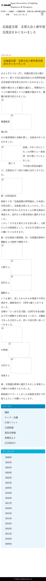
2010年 (8, 539)
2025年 (8, 462)
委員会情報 (10, 433)
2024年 (8, 467)
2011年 (8, 534)
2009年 (8, 544)
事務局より (10, 438)
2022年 (8, 478)
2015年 (8, 513)
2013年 (8, 523)
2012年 (8, 529)
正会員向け (10, 443)
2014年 (8, 518)
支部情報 (9, 428)
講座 (7, 412)
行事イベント (11, 422)
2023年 (8, 473)
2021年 (8, 483)
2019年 (8, 493)
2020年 (8, 488)
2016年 (8, 508)
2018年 (8, 498)
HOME (3, 11)
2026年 (8, 457)
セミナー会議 (11, 417)
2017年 (8, 503)
